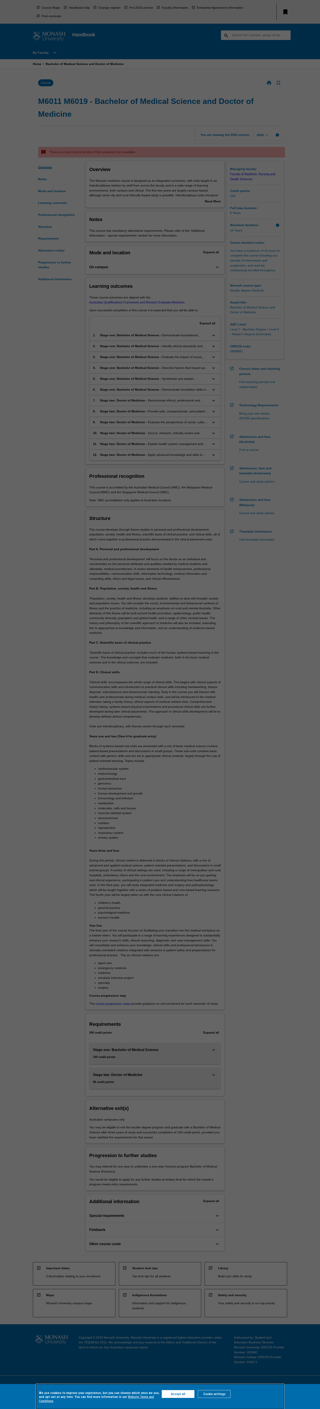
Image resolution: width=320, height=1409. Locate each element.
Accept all (178, 1394)
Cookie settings (214, 1394)
